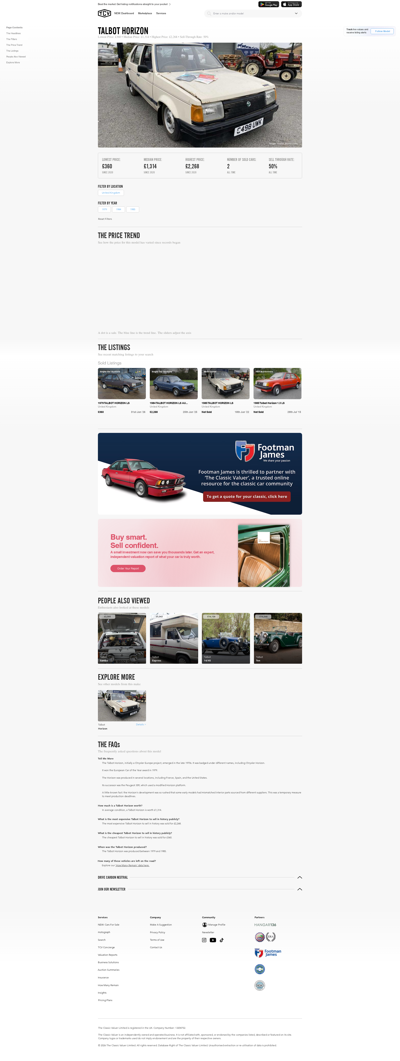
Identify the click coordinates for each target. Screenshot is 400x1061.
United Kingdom (111, 192)
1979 (104, 209)
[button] (145, 13)
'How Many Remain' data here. (132, 865)
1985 (132, 209)
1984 (118, 209)
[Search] (209, 13)
